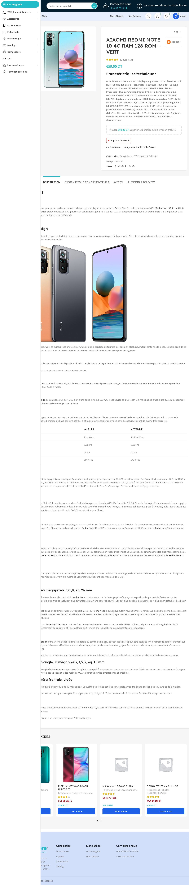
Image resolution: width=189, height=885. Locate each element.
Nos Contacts (92, 856)
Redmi (54, 555)
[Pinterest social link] (122, 166)
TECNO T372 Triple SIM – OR (162, 786)
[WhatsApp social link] (130, 166)
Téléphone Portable (156, 792)
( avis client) (126, 59)
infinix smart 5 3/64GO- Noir (118, 786)
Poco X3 (117, 555)
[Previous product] (174, 32)
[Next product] (180, 32)
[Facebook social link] (115, 166)
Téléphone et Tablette (145, 156)
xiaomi (119, 161)
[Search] (94, 6)
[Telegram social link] (133, 166)
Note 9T (62, 555)
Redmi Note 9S (163, 208)
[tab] (51, 180)
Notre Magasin (93, 851)
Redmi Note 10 (162, 482)
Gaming (59, 866)
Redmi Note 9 (161, 527)
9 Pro (103, 527)
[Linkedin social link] (126, 166)
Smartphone (126, 156)
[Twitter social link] (119, 166)
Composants (62, 861)
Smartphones (62, 851)
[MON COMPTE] (148, 16)
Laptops (60, 856)
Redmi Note (121, 208)
